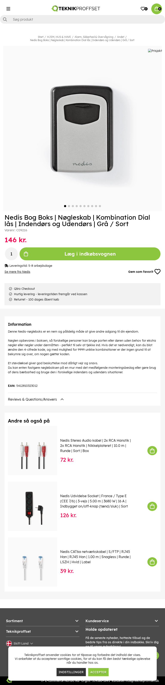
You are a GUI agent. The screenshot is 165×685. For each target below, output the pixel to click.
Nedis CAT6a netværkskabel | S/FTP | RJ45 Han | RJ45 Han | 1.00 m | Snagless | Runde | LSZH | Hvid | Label (95, 556)
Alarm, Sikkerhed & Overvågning (94, 37)
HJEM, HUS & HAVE (59, 37)
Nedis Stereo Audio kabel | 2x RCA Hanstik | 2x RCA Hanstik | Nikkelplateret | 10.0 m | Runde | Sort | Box (95, 445)
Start (40, 37)
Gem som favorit (140, 272)
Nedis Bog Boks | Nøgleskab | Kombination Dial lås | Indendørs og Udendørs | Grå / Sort (82, 40)
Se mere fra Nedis (17, 272)
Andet (120, 37)
